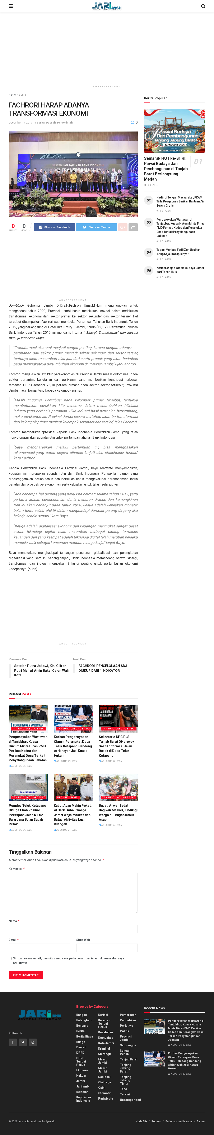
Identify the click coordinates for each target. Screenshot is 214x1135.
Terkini (125, 1094)
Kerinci (103, 1014)
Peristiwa (126, 1025)
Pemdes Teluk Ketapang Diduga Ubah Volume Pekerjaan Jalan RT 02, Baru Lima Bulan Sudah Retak (27, 815)
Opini (101, 1087)
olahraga (104, 1082)
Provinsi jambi (68, 797)
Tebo (123, 1089)
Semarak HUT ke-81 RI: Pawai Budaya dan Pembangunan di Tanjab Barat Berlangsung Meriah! (166, 169)
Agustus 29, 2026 (21, 766)
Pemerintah (65, 122)
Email (14, 940)
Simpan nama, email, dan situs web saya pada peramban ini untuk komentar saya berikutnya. (68, 961)
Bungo (80, 1042)
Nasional (104, 1077)
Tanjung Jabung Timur (125, 1080)
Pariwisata (105, 1098)
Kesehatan (105, 1032)
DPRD (80, 1052)
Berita (22, 94)
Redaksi (156, 1121)
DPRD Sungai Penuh (81, 1061)
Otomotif (104, 1093)
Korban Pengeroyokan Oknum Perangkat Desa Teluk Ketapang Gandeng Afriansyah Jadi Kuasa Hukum (73, 746)
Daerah (51, 122)
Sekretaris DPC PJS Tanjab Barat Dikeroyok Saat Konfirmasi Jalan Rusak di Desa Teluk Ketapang (116, 746)
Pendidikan (128, 1020)
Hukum (81, 1075)
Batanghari (84, 1020)
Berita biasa (84, 1036)
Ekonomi (82, 1070)
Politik (124, 1031)
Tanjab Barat (129, 1059)
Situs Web (83, 939)
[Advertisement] (107, 48)
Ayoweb (49, 1121)
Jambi (80, 1081)
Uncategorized (130, 1099)
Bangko (81, 1014)
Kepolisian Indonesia (83, 1099)
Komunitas (105, 1037)
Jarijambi (82, 1086)
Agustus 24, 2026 (21, 830)
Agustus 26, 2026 (111, 761)
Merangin (105, 1054)
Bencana (82, 1025)
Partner (201, 1121)
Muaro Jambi (102, 1061)
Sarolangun (128, 1045)
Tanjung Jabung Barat (28, 728)
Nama (14, 921)
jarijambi (23, 1121)
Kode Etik (141, 1121)
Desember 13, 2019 (20, 122)
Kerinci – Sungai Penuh (104, 1024)
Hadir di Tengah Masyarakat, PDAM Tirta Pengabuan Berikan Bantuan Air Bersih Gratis (180, 201)
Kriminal (104, 1048)
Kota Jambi (106, 1043)
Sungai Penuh (125, 1052)
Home (12, 94)
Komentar (17, 869)
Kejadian (82, 1092)
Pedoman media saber (179, 1121)
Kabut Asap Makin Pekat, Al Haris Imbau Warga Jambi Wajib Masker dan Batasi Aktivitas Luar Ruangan (73, 815)
